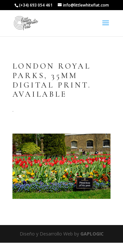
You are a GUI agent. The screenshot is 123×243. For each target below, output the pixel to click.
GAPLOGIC (92, 234)
